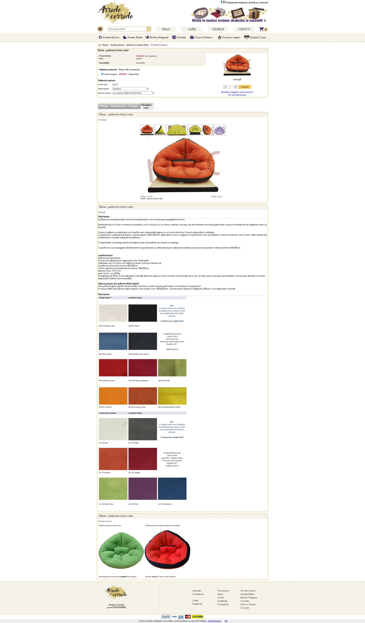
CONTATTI (244, 29)
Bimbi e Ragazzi (159, 37)
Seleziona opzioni (106, 80)
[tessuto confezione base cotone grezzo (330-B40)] (195, 130)
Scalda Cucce (257, 37)
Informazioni (214, 621)
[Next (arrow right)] (217, 196)
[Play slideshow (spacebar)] (215, 196)
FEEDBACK (218, 29)
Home (105, 45)
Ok (226, 621)
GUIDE (192, 29)
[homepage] (117, 24)
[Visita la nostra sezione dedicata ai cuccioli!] (228, 22)
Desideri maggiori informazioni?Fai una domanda (237, 93)
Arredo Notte (134, 37)
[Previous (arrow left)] (212, 196)
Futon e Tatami (203, 37)
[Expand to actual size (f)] (220, 196)
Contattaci (223, 604)
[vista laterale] (160, 130)
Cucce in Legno (231, 37)
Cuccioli (245, 607)
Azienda (196, 590)
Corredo (181, 37)
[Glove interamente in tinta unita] (220, 130)
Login (195, 600)
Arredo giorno (117, 45)
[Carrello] (261, 30)
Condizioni (198, 594)
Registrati (197, 603)
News (220, 594)
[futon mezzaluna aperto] (177, 130)
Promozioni (223, 590)
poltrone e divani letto (138, 45)
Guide (221, 597)
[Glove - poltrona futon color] (147, 130)
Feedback (222, 601)
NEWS (166, 29)
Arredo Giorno (110, 37)
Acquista (244, 87)
